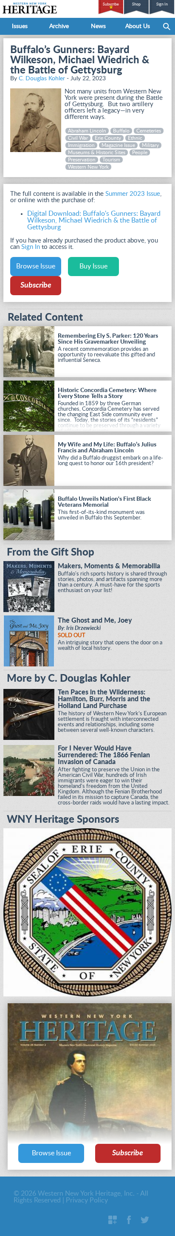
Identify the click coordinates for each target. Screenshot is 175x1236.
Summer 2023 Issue (132, 194)
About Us (137, 26)
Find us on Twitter (145, 1220)
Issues (20, 26)
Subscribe (111, 4)
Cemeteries (148, 130)
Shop (136, 4)
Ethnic (135, 138)
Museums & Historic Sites (96, 152)
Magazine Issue (118, 145)
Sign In (162, 4)
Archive (59, 26)
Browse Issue (35, 266)
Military (150, 145)
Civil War (78, 138)
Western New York (88, 166)
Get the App (112, 1220)
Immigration (81, 145)
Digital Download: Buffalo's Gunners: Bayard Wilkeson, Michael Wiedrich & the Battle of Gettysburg (94, 220)
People (139, 152)
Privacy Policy (87, 1200)
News (98, 26)
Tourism (111, 159)
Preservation (82, 159)
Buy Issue (93, 266)
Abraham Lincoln (87, 130)
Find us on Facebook (129, 1220)
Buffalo (121, 130)
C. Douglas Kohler (42, 79)
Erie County (108, 138)
